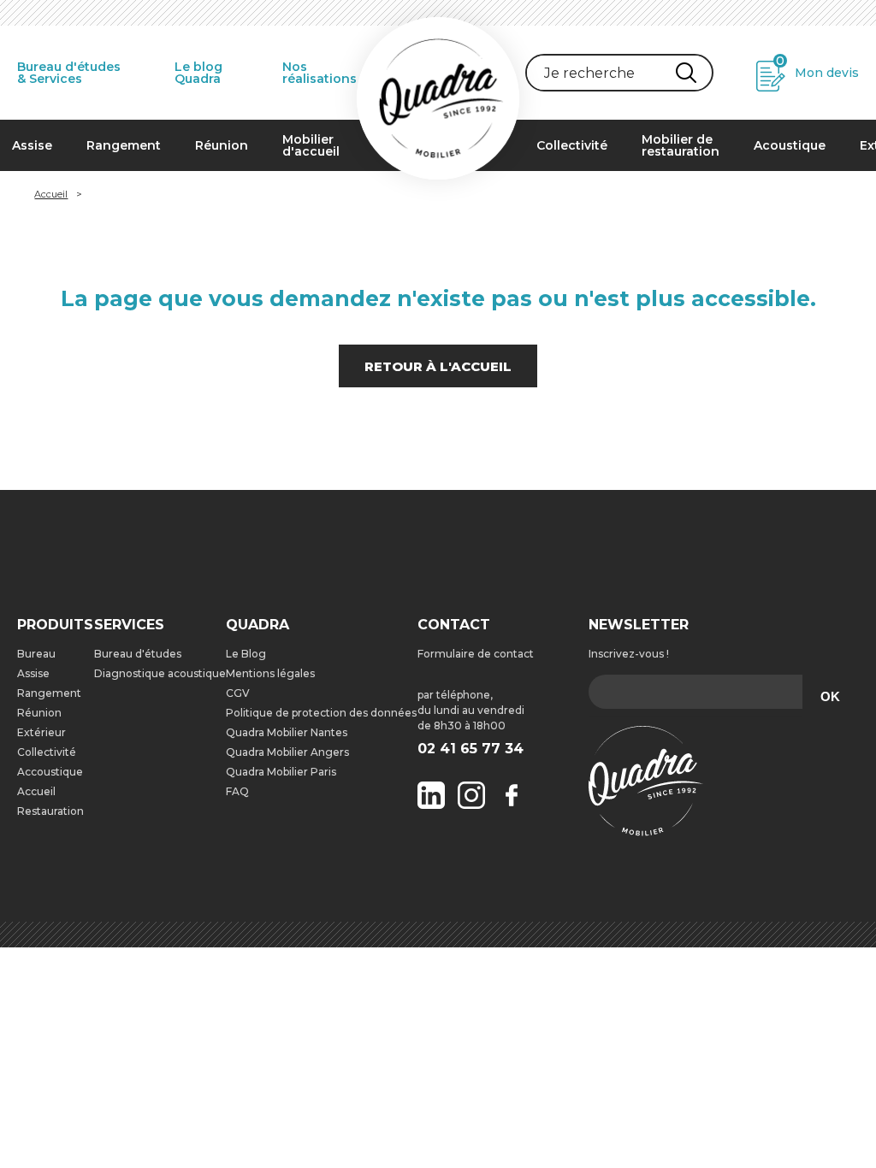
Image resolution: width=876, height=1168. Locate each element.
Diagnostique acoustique (160, 673)
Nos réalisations (319, 73)
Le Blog (246, 653)
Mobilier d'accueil (311, 145)
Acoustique (790, 145)
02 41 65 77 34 (470, 749)
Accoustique (50, 771)
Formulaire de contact (475, 653)
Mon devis (817, 67)
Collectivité (571, 145)
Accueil (51, 194)
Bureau (36, 653)
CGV (238, 693)
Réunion (221, 145)
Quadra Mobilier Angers (287, 752)
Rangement (123, 145)
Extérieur (41, 732)
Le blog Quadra (198, 73)
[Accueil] (438, 98)
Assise (33, 673)
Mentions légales (270, 673)
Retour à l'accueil (438, 366)
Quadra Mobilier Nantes (286, 732)
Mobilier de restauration (680, 145)
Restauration (50, 811)
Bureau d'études (137, 653)
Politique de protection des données (321, 712)
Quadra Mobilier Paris (281, 771)
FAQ (237, 791)
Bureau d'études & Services (69, 73)
